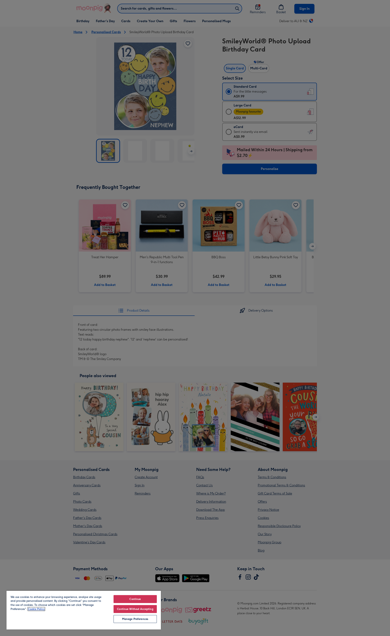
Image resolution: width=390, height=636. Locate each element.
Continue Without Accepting (135, 609)
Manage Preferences (135, 619)
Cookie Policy (36, 609)
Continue (135, 599)
